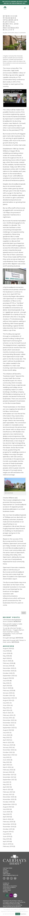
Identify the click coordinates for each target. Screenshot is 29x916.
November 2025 (8, 671)
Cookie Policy (7, 890)
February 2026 (8, 663)
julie (6, 32)
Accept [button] (17, 914)
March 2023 (7, 742)
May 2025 (6, 683)
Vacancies (6, 884)
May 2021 (6, 784)
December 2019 (8, 824)
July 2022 (6, 757)
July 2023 (6, 732)
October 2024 (8, 695)
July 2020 (6, 809)
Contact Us (6, 883)
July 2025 (6, 680)
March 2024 (7, 713)
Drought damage (9, 638)
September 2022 (9, 755)
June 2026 (6, 653)
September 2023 (9, 727)
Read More (23, 914)
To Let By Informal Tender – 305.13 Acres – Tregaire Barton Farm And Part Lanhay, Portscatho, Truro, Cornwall (13, 630)
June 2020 (6, 812)
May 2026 (6, 656)
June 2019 (6, 836)
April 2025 (6, 685)
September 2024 (9, 698)
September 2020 (9, 804)
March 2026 (7, 661)
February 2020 (8, 822)
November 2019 (8, 826)
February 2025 (8, 690)
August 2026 (7, 648)
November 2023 (8, 723)
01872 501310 (6, 873)
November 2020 (8, 799)
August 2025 (7, 678)
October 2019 (7, 829)
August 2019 (7, 831)
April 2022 (6, 765)
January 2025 (7, 693)
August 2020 (7, 807)
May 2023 (6, 737)
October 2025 (7, 673)
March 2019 (7, 844)
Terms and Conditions (9, 887)
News (16, 32)
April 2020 (6, 817)
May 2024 (6, 708)
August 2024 (7, 700)
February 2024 (8, 715)
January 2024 (7, 718)
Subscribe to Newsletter (10, 886)
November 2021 (8, 777)
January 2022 (7, 772)
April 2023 (6, 740)
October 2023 (7, 725)
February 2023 (8, 745)
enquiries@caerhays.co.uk (10, 875)
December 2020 (8, 797)
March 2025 (7, 688)
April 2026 (6, 658)
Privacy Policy (7, 889)
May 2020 (6, 814)
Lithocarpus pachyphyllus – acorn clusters (12, 620)
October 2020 (8, 802)
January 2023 (7, 747)
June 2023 (6, 735)
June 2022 (6, 760)
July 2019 (6, 834)
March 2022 (7, 767)
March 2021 (7, 789)
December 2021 (8, 774)
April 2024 (6, 710)
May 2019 (6, 839)
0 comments (22, 32)
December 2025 (8, 668)
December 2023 (8, 720)
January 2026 (7, 666)
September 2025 (9, 675)
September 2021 (8, 779)
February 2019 (8, 846)
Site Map (5, 891)
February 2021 (8, 792)
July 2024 (6, 703)
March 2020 (7, 819)
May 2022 (6, 762)
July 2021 (6, 782)
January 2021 (7, 794)
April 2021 (6, 787)
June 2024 (6, 705)
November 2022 (8, 750)
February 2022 (8, 770)
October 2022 (7, 752)
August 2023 (7, 730)
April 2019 (6, 841)
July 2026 (6, 651)
